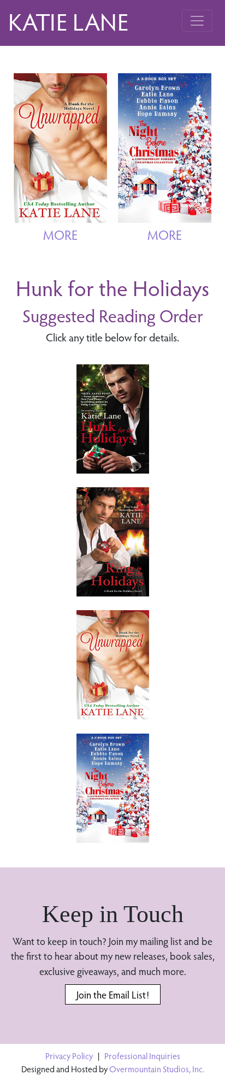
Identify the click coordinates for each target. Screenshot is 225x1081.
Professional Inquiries (142, 1055)
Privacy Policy (69, 1055)
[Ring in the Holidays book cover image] (112, 541)
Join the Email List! (112, 994)
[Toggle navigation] (197, 21)
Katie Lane (68, 20)
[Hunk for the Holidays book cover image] (112, 419)
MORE (60, 235)
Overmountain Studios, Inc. (156, 1068)
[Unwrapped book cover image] (112, 664)
